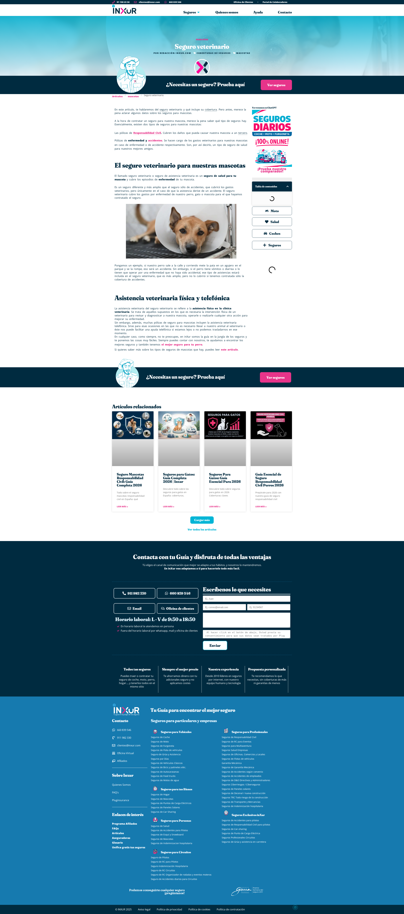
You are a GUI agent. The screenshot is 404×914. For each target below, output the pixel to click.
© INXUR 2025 (123, 909)
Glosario (117, 842)
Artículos (117, 96)
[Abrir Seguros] (198, 12)
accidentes (155, 140)
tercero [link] (242, 133)
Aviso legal (144, 909)
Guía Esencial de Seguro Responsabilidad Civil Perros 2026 (269, 480)
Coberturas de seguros (214, 53)
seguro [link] (164, 109)
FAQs (115, 828)
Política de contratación (231, 909)
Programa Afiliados (124, 823)
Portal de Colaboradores (275, 2)
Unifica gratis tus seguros (128, 847)
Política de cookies (199, 909)
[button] (287, 186)
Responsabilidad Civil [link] (147, 133)
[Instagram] (295, 907)
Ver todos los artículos (202, 529)
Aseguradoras (121, 838)
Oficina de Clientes (243, 2)
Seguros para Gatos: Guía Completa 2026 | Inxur (179, 478)
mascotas (202, 39)
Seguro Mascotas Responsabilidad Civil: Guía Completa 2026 (130, 480)
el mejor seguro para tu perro (181, 344)
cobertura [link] (211, 109)
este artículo (229, 349)
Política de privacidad (169, 909)
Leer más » (122, 506)
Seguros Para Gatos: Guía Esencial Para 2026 (225, 478)
